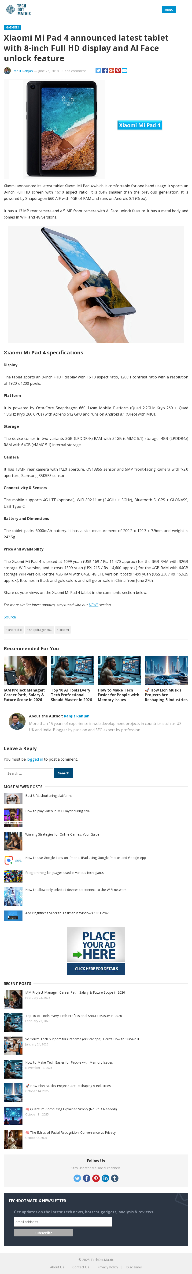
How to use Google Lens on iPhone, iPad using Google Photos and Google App (85, 857)
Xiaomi (64, 630)
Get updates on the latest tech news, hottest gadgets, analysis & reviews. (84, 1211)
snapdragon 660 (40, 630)
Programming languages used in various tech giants (64, 872)
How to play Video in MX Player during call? (57, 811)
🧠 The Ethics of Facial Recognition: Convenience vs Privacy (70, 1132)
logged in (35, 759)
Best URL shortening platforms (48, 795)
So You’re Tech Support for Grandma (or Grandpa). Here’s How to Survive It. (82, 1039)
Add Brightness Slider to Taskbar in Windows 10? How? (66, 913)
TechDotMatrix (102, 1259)
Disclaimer (134, 1267)
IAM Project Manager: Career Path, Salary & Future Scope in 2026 (24, 695)
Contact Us (80, 1267)
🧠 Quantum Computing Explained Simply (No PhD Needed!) (71, 1109)
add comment (75, 71)
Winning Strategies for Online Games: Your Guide (62, 834)
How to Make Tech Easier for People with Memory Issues (118, 695)
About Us (57, 1267)
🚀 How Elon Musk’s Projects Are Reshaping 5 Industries (166, 695)
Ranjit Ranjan (23, 71)
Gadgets (12, 27)
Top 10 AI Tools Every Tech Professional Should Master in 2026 (71, 695)
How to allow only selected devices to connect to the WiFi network (75, 889)
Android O (15, 630)
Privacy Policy (107, 1267)
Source (10, 617)
